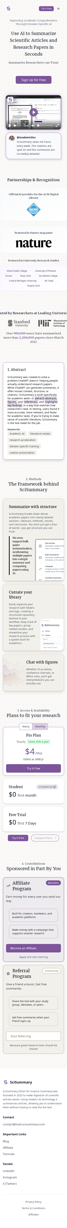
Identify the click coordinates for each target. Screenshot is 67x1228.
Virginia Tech (33, 281)
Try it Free (46, 8)
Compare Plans (45, 834)
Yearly (25, 722)
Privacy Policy (33, 1197)
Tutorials (9, 1150)
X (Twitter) (10, 1180)
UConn (8, 271)
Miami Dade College (17, 266)
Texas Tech (25, 271)
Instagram (10, 1173)
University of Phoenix (45, 266)
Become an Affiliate (23, 944)
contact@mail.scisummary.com (24, 1120)
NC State (49, 276)
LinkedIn (8, 1167)
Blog (6, 1137)
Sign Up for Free (33, 80)
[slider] (18, 125)
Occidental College (48, 271)
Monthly (40, 722)
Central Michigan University (23, 276)
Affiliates (33, 1210)
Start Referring (21, 1032)
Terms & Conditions (33, 1204)
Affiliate (8, 1144)
